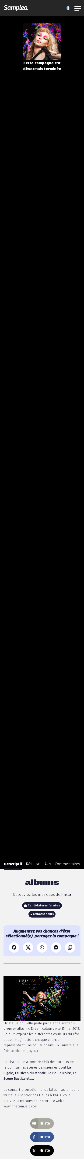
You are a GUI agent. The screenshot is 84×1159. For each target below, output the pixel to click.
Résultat (33, 864)
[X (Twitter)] (28, 947)
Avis (48, 864)
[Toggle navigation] (78, 8)
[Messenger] (56, 947)
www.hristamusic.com (21, 1106)
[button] (69, 8)
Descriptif (13, 864)
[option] (13, 864)
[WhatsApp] (42, 947)
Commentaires (67, 864)
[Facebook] (14, 947)
